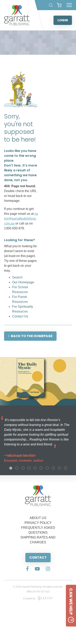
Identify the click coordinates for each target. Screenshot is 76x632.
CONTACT (38, 557)
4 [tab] (29, 468)
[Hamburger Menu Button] (69, 5)
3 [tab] (23, 468)
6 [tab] (41, 468)
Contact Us (20, 316)
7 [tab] (47, 468)
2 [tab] (17, 468)
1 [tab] (11, 468)
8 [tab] (53, 468)
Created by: (29, 598)
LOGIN (63, 20)
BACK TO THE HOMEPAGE (31, 336)
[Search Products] (51, 5)
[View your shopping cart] (59, 5)
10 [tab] (65, 468)
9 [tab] (59, 468)
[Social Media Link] (27, 569)
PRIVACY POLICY (38, 523)
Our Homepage (23, 282)
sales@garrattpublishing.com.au (21, 218)
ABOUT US (38, 518)
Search (17, 277)
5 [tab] (35, 468)
